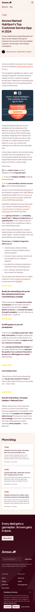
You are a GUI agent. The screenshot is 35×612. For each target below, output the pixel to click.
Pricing (4, 581)
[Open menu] (32, 2)
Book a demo (5, 588)
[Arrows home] (6, 2)
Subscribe (28, 559)
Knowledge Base (22, 584)
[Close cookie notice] (30, 592)
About (3, 578)
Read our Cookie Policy (10, 603)
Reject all (16, 606)
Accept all (7, 606)
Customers (5, 584)
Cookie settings (25, 606)
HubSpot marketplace (22, 279)
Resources (5, 7)
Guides (20, 581)
